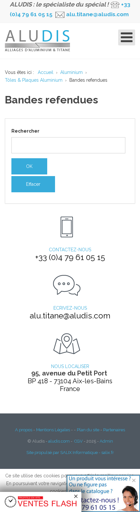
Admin (106, 441)
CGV (78, 441)
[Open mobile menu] (126, 37)
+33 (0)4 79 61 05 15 (70, 257)
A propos (23, 429)
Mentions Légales (53, 429)
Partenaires (114, 429)
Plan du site (88, 429)
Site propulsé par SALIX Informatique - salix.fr (70, 452)
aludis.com (59, 441)
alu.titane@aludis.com (97, 14)
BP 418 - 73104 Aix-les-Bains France (70, 385)
